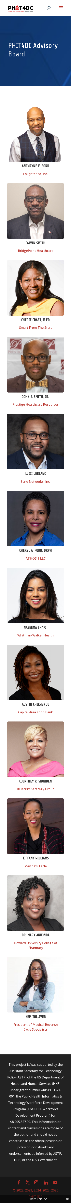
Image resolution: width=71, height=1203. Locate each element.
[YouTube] (55, 1183)
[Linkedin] (46, 1183)
